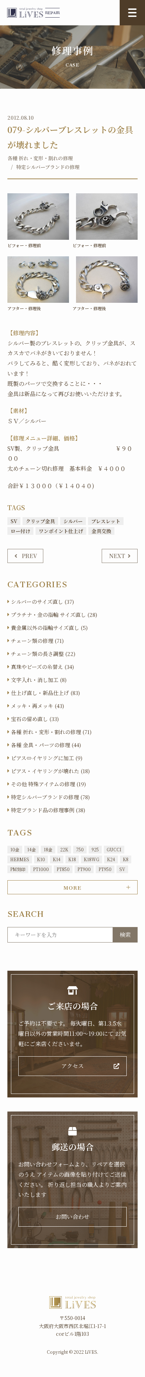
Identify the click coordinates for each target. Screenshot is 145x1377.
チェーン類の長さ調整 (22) (43, 653)
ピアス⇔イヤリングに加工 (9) (46, 758)
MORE (72, 886)
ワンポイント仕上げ (61, 530)
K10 (41, 859)
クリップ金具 (40, 521)
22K (64, 849)
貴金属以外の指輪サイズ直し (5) (49, 627)
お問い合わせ (72, 1217)
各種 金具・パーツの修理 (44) (46, 745)
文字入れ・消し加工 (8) (39, 679)
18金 (48, 849)
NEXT (117, 556)
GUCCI (114, 849)
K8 (125, 859)
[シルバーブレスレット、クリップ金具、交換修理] (38, 216)
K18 (72, 859)
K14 (57, 859)
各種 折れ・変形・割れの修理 (40, 158)
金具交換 (101, 530)
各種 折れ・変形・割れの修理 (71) (51, 732)
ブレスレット (105, 521)
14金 (31, 849)
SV (14, 521)
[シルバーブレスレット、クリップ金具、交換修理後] (38, 279)
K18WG (91, 859)
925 (95, 849)
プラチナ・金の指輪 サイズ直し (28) (54, 614)
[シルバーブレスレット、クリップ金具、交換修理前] (107, 216)
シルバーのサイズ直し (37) (42, 601)
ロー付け (20, 530)
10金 (14, 849)
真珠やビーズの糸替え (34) (42, 666)
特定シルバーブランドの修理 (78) (50, 797)
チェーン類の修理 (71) (37, 640)
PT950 (105, 869)
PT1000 (41, 869)
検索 (125, 935)
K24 (111, 859)
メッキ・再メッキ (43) (37, 705)
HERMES (19, 859)
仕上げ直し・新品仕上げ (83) (45, 692)
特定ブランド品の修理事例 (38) (48, 810)
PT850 (63, 869)
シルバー (73, 521)
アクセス (72, 1066)
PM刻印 (17, 869)
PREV (29, 556)
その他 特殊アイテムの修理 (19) (48, 784)
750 (80, 849)
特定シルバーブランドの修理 (48, 166)
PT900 (84, 869)
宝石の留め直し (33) (35, 718)
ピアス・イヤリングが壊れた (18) (50, 771)
